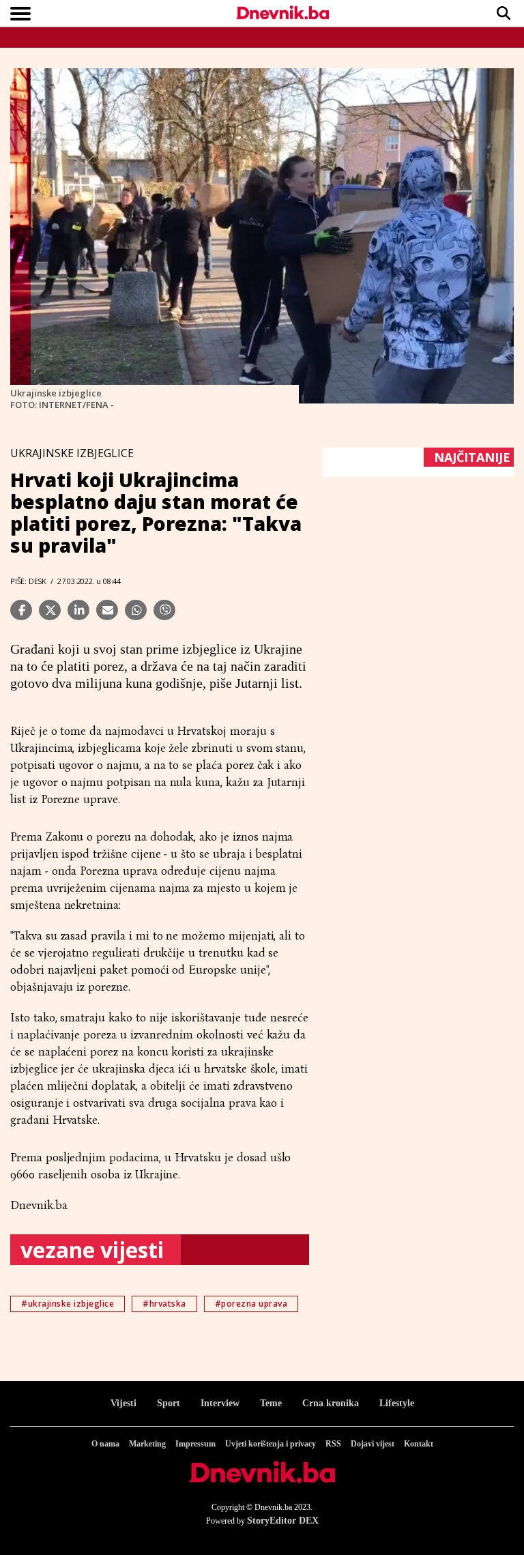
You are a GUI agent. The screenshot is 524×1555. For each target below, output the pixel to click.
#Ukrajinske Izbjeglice (67, 1303)
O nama (105, 1444)
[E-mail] (107, 610)
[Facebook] (21, 610)
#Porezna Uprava (251, 1303)
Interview (220, 1403)
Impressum (195, 1444)
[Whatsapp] (136, 610)
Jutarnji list (267, 683)
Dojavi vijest (372, 1444)
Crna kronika (330, 1403)
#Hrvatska (164, 1303)
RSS (333, 1444)
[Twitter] (50, 610)
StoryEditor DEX (283, 1520)
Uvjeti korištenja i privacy (270, 1444)
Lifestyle (396, 1403)
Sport (168, 1403)
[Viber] (164, 610)
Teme (271, 1403)
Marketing (147, 1444)
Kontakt (418, 1444)
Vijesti (123, 1403)
